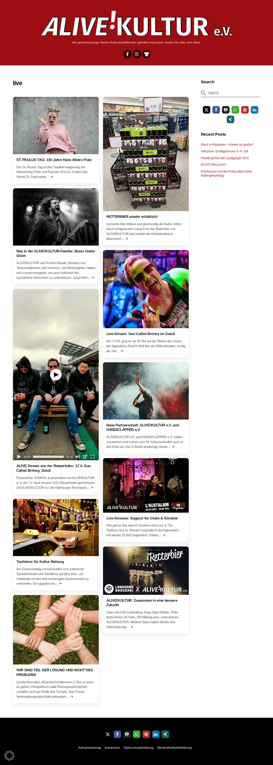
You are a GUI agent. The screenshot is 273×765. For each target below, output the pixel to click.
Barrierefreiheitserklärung (174, 747)
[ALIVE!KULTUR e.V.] (136, 34)
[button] (206, 110)
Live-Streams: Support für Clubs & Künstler (142, 518)
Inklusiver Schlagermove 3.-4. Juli (224, 151)
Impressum (112, 747)
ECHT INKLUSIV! (213, 164)
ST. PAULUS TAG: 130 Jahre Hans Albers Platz (54, 160)
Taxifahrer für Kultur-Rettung (40, 562)
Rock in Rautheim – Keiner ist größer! (227, 144)
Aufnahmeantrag (89, 747)
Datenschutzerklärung (139, 747)
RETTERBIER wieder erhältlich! (132, 217)
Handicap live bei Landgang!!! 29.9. (225, 158)
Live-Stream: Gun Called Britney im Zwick (140, 334)
